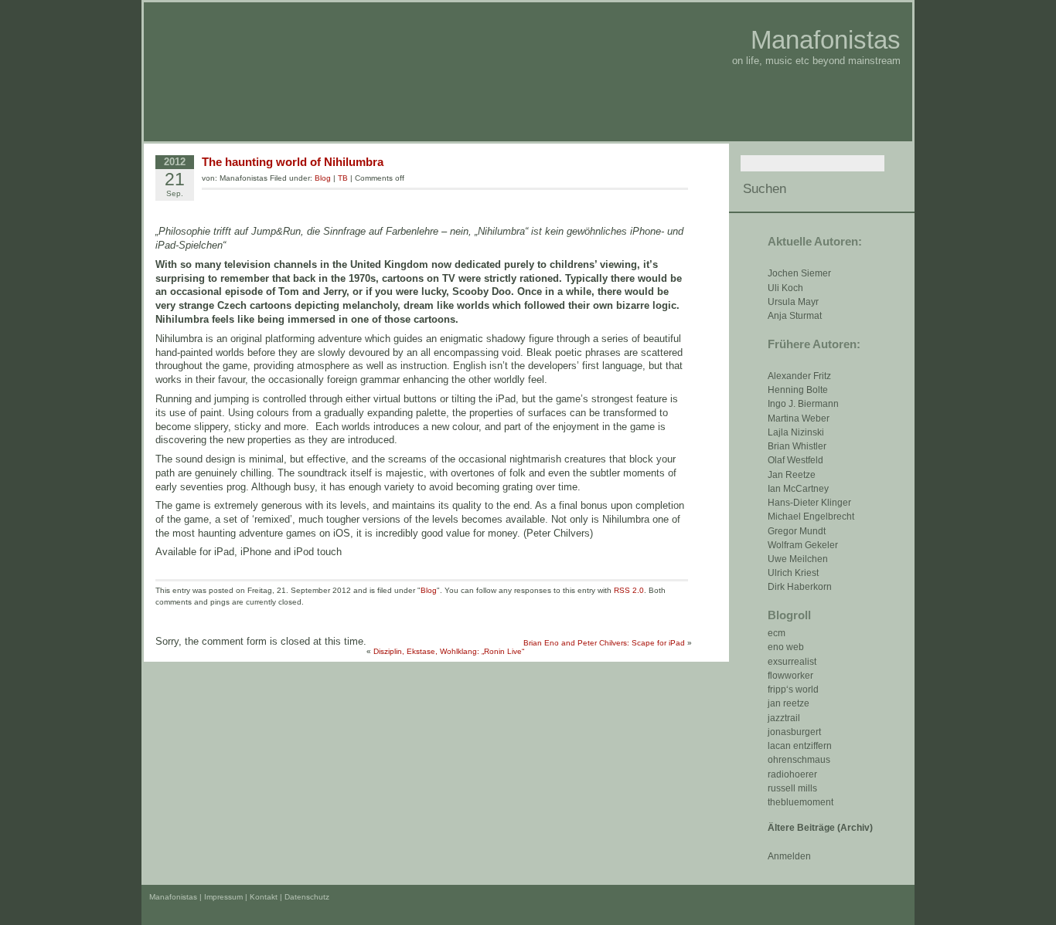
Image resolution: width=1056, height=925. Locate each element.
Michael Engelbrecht (811, 516)
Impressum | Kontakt (241, 897)
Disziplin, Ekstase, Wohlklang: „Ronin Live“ (448, 651)
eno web (786, 647)
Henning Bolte (798, 390)
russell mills (792, 788)
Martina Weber (798, 418)
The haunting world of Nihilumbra (292, 161)
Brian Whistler (797, 446)
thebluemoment (800, 802)
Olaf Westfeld (795, 460)
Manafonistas (826, 39)
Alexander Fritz (799, 376)
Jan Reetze (792, 474)
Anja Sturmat (795, 315)
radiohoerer (792, 774)
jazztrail (784, 718)
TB (343, 178)
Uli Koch (785, 288)
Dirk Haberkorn (800, 586)
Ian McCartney (798, 488)
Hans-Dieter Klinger (809, 502)
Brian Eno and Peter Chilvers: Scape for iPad (604, 643)
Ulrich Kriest (793, 573)
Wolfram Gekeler (803, 545)
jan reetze (788, 703)
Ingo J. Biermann (803, 403)
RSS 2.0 (629, 590)
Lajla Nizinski (796, 432)
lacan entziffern (800, 745)
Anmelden (789, 856)
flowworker (790, 675)
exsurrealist (792, 661)
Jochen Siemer (799, 273)
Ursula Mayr (793, 301)
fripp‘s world (793, 689)
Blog (323, 178)
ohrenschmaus (799, 759)
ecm (776, 633)
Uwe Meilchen (798, 559)
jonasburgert (794, 732)
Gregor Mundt (797, 531)
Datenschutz (306, 897)
